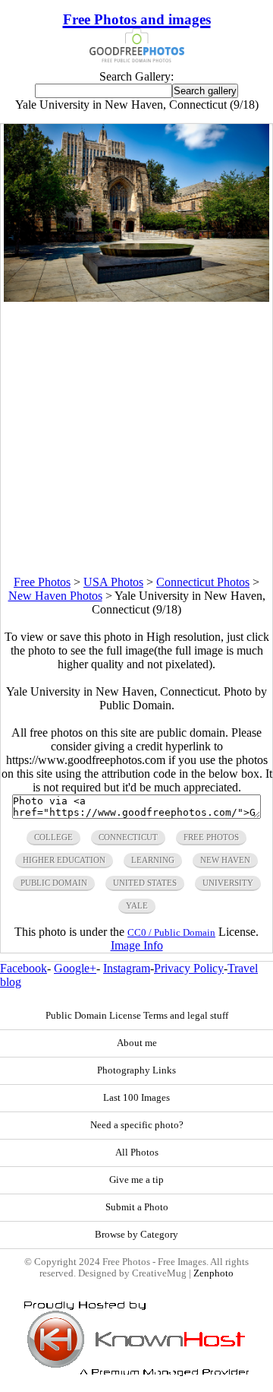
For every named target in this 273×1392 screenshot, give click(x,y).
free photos (211, 837)
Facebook (23, 968)
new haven (225, 859)
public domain (53, 882)
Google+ (75, 968)
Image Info (137, 945)
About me (137, 1043)
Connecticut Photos (202, 582)
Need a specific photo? (137, 1125)
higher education (64, 859)
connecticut (128, 837)
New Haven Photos (55, 595)
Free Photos (42, 582)
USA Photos (113, 582)
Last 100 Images (136, 1097)
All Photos (136, 1152)
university (227, 882)
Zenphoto (213, 1273)
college (53, 837)
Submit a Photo (136, 1207)
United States (145, 882)
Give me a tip (136, 1180)
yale (137, 905)
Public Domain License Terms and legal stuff (137, 1015)
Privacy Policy (189, 968)
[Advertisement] (136, 439)
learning (152, 859)
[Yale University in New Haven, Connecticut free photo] (137, 297)
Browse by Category (136, 1234)
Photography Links (136, 1070)
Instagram (126, 968)
